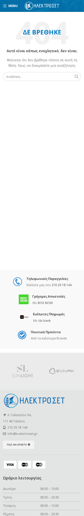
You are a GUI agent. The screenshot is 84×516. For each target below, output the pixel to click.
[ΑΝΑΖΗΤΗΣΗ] (76, 76)
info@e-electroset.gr (22, 434)
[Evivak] (61, 371)
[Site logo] (42, 5)
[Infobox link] (42, 282)
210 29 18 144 (17, 427)
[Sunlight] (22, 371)
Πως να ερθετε (17, 444)
